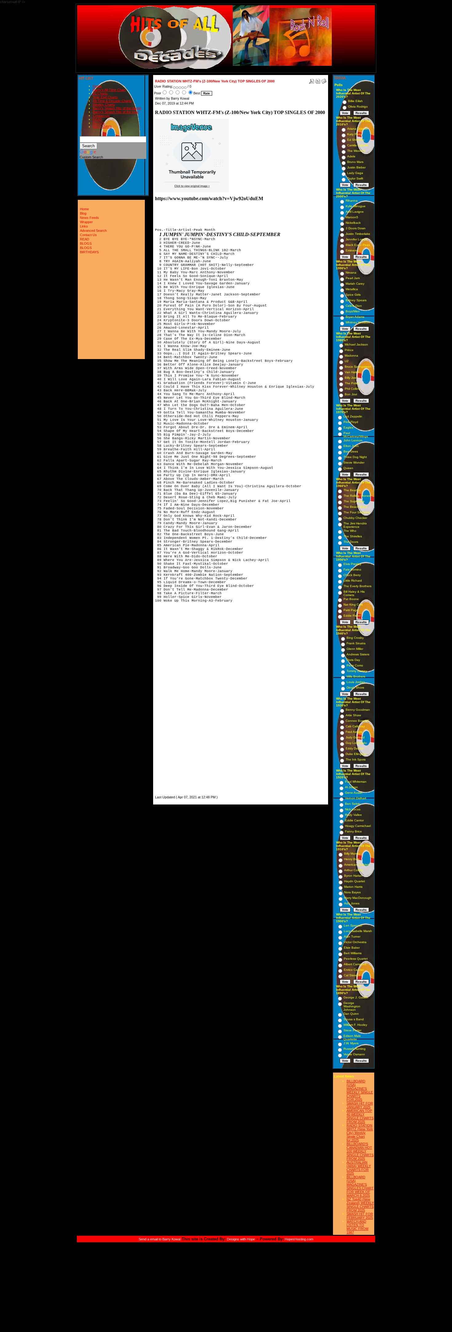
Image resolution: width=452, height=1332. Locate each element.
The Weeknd (356, 150)
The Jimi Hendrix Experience (355, 525)
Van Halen (352, 372)
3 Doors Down (356, 228)
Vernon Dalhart (355, 798)
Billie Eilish (355, 101)
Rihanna (352, 200)
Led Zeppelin (352, 416)
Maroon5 (352, 217)
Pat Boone (351, 599)
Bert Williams (353, 953)
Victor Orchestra (355, 942)
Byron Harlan (353, 875)
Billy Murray (352, 853)
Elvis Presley (352, 564)
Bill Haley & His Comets (354, 593)
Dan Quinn (351, 1013)
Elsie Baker (352, 947)
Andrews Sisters (358, 654)
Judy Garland (355, 737)
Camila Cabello (357, 145)
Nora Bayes (352, 892)
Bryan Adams (355, 316)
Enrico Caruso (354, 969)
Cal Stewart (352, 975)
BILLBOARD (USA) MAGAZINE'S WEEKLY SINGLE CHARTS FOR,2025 (360, 1090)
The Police (352, 383)
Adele (351, 156)
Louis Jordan (356, 682)
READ (97, 119)
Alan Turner (352, 936)
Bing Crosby (355, 637)
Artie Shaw (353, 715)
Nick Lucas (352, 809)
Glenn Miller (355, 648)
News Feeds (89, 217)
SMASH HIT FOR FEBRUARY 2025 (360, 1215)
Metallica (352, 289)
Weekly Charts (104, 104)
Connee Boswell (357, 720)
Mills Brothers (356, 676)
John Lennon (353, 440)
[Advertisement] (173, 702)
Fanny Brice (353, 831)
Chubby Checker (355, 518)
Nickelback (353, 222)
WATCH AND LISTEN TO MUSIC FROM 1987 (357, 1226)
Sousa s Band (353, 1019)
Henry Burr (351, 859)
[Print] (317, 80)
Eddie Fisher (352, 615)
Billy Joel (351, 377)
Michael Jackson (356, 344)
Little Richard (352, 580)
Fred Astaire (354, 731)
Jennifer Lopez (356, 239)
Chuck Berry (352, 575)
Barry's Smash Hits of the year (116, 112)
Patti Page (351, 610)
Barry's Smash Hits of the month (117, 108)
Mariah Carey (355, 283)
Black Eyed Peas (358, 245)
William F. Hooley (355, 1024)
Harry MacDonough (357, 897)
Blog (83, 213)
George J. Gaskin (355, 997)
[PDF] (311, 80)
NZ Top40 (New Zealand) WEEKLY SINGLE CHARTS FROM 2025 (360, 1204)
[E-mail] (323, 80)
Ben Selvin (352, 803)
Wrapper (86, 222)
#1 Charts (100, 93)
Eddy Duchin (355, 748)
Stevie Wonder (353, 462)
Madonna (351, 355)
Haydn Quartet (354, 881)
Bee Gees (350, 451)
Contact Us (101, 115)
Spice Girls (353, 294)
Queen (348, 468)
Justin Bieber (356, 167)
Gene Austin (354, 792)
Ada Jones (351, 903)
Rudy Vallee (353, 814)
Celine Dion (354, 305)
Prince (349, 350)
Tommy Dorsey (357, 671)
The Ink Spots (356, 759)
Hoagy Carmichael (358, 826)
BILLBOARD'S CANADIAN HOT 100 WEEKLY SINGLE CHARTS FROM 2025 (360, 1151)
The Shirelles (352, 536)
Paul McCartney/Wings (355, 434)
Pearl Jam (353, 278)
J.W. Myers (351, 1043)
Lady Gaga (355, 173)
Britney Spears (356, 300)
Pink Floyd (350, 422)
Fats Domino (352, 569)
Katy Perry (354, 134)
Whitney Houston (358, 322)
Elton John (351, 446)
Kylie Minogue (356, 206)
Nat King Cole (353, 604)
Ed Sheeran (355, 139)
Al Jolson (351, 787)
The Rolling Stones (357, 495)
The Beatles (352, 490)
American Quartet (356, 864)
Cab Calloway (355, 726)
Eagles (348, 427)
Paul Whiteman (356, 781)
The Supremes (353, 501)
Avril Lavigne (355, 211)
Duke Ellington (356, 754)
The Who (349, 530)
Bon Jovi (351, 394)
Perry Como (355, 665)
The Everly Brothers (357, 586)
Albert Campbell (355, 964)
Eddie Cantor (354, 820)
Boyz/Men (353, 311)
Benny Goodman (358, 709)
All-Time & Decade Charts (112, 101)
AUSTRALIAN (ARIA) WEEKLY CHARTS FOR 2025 (359, 1167)
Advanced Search (93, 230)
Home (97, 86)
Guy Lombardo (356, 743)
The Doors (350, 541)
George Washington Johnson (351, 1006)
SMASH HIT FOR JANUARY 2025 (360, 1105)
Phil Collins (352, 388)
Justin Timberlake (358, 233)
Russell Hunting (354, 1048)
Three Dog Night (355, 457)
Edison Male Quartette (352, 1037)
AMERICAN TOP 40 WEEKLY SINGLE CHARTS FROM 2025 (360, 1116)
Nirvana (351, 272)
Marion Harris (353, 886)
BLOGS (99, 123)
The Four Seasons (356, 512)
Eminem (351, 250)
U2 (347, 361)
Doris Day (353, 660)
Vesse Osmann (354, 1054)
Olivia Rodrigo (358, 106)
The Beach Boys (355, 506)
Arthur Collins (353, 870)
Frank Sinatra (356, 643)
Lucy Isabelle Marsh (358, 931)
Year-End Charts (105, 97)
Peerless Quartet (356, 958)
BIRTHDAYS (102, 126)
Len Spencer (353, 925)
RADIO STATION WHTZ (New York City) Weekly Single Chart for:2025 (360, 1133)
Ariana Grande (357, 128)
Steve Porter (352, 1030)
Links (84, 226)
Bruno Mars (355, 162)
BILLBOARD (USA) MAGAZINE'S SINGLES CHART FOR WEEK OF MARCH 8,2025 (360, 1186)
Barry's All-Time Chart (109, 90)
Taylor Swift (355, 178)
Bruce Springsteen (358, 366)
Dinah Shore (355, 687)
